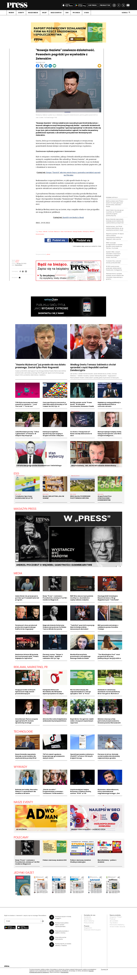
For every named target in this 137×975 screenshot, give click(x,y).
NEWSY (11, 13)
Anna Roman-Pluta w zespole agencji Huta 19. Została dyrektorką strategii (26, 721)
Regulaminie (64, 972)
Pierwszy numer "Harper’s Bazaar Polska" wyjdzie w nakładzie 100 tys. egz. (53, 656)
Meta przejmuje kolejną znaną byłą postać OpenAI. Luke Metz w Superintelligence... (109, 434)
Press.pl (112, 919)
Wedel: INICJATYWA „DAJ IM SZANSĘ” (53, 497)
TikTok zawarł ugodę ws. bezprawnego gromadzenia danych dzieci (53, 756)
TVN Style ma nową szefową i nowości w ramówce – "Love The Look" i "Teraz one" (26, 404)
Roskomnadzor (40, 234)
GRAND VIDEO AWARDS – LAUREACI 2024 (88, 829)
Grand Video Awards (117, 927)
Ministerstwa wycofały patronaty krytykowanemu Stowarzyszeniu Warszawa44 (109, 721)
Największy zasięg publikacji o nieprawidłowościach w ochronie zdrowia (109, 404)
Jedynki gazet (24, 873)
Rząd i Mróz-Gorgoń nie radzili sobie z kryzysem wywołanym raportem (81, 721)
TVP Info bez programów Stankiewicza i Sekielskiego (39, 465)
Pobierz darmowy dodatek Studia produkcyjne (80, 861)
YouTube (50, 231)
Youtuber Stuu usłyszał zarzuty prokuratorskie (113, 262)
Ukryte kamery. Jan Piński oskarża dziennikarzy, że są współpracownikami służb (114, 228)
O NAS (86, 13)
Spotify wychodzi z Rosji (73, 217)
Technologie (23, 731)
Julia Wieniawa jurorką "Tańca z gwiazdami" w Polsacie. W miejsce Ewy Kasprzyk (27, 434)
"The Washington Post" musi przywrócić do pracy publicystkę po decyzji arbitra (109, 656)
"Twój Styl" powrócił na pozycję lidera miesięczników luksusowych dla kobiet (82, 627)
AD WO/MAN (21, 829)
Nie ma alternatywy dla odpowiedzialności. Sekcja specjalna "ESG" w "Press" (80, 692)
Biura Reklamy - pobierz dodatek (107, 861)
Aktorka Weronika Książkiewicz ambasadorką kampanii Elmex (55, 720)
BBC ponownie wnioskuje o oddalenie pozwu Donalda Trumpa (108, 627)
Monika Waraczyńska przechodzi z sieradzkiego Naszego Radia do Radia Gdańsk (80, 657)
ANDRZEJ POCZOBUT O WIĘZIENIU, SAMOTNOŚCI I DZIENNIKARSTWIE (54, 564)
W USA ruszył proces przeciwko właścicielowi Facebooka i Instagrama (114, 268)
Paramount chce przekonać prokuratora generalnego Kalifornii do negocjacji (26, 627)
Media (18, 573)
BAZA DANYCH (56, 13)
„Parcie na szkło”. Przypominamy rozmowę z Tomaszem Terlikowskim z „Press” (53, 792)
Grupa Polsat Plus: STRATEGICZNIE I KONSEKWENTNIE (105, 498)
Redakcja (87, 917)
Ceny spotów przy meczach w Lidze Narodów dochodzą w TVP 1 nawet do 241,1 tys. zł (55, 404)
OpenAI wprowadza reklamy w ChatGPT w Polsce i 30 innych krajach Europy (82, 756)
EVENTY (21, 13)
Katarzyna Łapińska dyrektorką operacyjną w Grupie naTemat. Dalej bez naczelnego (53, 434)
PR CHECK (76, 13)
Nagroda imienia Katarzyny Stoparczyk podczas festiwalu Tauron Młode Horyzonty (54, 627)
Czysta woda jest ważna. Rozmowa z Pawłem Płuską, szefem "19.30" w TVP (80, 791)
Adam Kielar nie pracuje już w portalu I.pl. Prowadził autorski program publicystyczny (115, 212)
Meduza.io (57, 231)
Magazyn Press (25, 509)
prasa (48, 254)
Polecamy (21, 837)
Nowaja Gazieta (77, 231)
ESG (67, 13)
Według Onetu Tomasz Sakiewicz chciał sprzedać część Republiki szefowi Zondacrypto (93, 367)
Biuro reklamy (89, 921)
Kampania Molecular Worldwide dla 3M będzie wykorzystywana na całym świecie (53, 693)
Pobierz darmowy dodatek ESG (55, 860)
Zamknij (104, 969)
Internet (45, 231)
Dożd (62, 231)
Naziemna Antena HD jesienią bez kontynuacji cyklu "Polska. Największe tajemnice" (27, 656)
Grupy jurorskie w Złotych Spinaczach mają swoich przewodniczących (25, 692)
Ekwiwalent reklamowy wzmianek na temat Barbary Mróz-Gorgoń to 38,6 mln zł (109, 692)
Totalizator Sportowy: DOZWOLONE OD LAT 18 (24, 497)
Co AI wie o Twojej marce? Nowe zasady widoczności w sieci (81, 434)
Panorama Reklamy (117, 925)
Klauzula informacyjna (92, 930)
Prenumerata (89, 923)
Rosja (40, 231)
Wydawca (87, 919)
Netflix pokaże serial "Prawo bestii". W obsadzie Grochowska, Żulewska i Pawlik (82, 404)
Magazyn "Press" (116, 917)
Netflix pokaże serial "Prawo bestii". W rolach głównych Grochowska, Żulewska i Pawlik (114, 203)
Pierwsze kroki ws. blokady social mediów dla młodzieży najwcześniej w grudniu (109, 756)
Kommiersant (68, 231)
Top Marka (114, 923)
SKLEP (44, 13)
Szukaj (125, 13)
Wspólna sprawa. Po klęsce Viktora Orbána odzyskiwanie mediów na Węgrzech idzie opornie (115, 236)
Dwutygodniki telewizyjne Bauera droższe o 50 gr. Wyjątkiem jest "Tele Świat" (108, 598)
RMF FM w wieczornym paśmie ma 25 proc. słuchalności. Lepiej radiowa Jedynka (81, 598)
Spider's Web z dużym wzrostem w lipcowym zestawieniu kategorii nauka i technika (113, 254)
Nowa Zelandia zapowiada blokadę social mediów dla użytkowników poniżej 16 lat (115, 221)
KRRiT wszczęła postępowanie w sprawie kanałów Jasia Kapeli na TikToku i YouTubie (114, 245)
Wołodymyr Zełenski (88, 231)
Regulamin (88, 928)
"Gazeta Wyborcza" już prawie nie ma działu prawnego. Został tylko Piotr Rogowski (40, 366)
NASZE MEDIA (33, 13)
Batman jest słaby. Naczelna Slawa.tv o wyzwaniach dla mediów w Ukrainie (26, 791)
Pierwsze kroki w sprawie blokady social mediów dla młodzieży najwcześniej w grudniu (115, 276)
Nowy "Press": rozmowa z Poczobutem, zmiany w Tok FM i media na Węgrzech (55, 598)
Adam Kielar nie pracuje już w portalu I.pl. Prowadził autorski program (27, 598)
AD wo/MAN (114, 921)
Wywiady (20, 767)
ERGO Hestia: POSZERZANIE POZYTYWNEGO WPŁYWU (80, 497)
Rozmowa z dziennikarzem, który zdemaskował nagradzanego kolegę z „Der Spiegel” (109, 792)
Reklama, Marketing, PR (31, 667)
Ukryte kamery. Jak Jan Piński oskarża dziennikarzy (93, 465)
